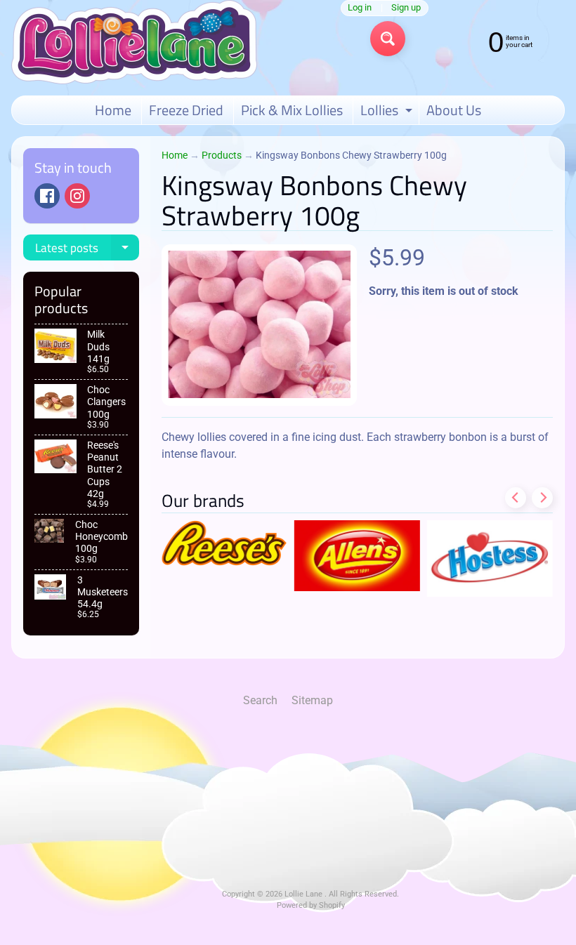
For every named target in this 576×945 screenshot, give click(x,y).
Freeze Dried (186, 110)
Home (113, 110)
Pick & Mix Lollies (292, 110)
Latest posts (87, 249)
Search (260, 700)
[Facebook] (47, 196)
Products (222, 155)
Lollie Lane (304, 894)
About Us (453, 110)
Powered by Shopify (311, 905)
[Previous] (515, 497)
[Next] (542, 497)
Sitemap (312, 700)
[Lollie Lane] (134, 42)
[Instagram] (77, 196)
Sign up (406, 8)
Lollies (388, 111)
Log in (360, 8)
